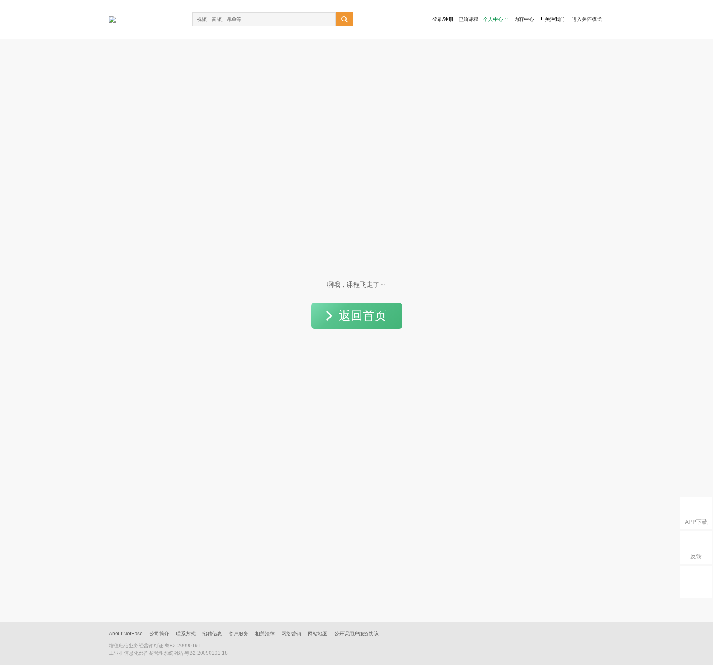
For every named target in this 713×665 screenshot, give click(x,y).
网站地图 (318, 634)
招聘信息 (212, 634)
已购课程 (468, 19)
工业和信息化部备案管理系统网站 (146, 653)
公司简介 (159, 634)
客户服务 (238, 634)
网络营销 (291, 634)
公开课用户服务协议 (356, 634)
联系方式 (186, 634)
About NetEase (126, 634)
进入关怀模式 (587, 19)
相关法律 (265, 634)
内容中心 (524, 19)
